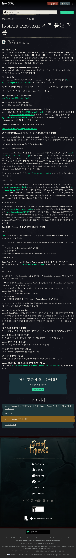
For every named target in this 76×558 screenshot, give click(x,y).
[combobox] (30, 12)
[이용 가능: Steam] (38, 482)
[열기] (73, 4)
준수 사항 (49, 554)
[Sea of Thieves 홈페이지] (24, 4)
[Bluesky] (52, 500)
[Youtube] (38, 500)
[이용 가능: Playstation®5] (38, 470)
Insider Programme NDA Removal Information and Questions (35, 365)
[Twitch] (32, 500)
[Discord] (43, 500)
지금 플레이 (53, 4)
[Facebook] (24, 500)
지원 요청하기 (38, 389)
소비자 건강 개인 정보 (63, 554)
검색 (67, 12)
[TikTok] (48, 500)
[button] (38, 532)
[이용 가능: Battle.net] (38, 494)
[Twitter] (27, 500)
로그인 (66, 4)
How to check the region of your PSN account (19, 129)
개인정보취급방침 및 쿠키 (38, 554)
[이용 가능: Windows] (38, 476)
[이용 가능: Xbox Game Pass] (38, 488)
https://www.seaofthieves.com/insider (16, 98)
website (5, 235)
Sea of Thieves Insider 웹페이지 (34, 112)
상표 (54, 554)
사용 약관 (26, 554)
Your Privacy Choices (17, 554)
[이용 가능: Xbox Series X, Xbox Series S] (38, 464)
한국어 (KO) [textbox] (34, 532)
